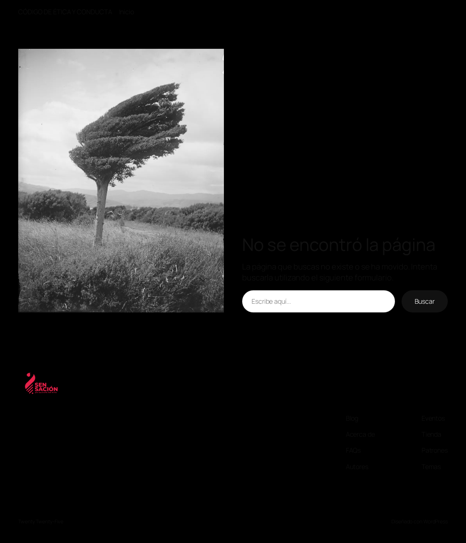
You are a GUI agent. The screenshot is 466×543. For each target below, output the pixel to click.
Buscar (425, 301)
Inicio (126, 11)
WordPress (435, 521)
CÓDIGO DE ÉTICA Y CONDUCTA (65, 11)
